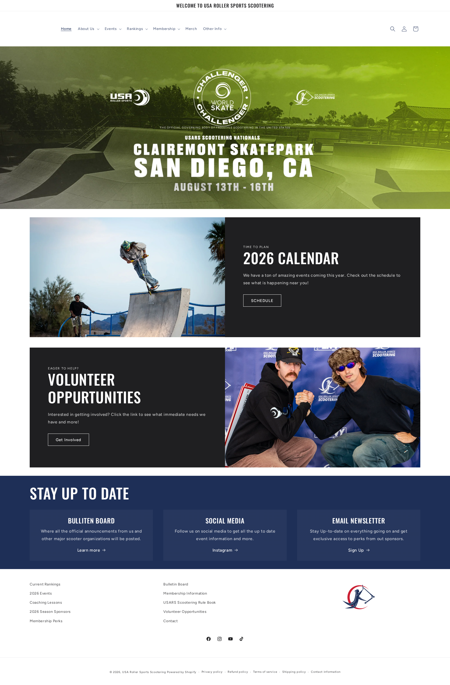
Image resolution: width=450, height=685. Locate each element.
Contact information (325, 672)
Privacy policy (212, 672)
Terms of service (265, 672)
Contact (170, 621)
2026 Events (41, 593)
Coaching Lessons (46, 602)
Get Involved (68, 439)
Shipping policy (294, 672)
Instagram (222, 550)
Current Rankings (45, 584)
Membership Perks (46, 621)
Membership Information (185, 593)
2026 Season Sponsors (50, 611)
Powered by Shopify (181, 672)
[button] (88, 28)
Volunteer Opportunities (185, 611)
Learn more (88, 550)
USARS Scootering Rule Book (189, 602)
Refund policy (238, 672)
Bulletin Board (175, 584)
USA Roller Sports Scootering (144, 672)
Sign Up (356, 550)
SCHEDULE (262, 300)
